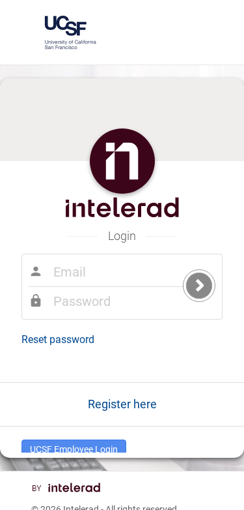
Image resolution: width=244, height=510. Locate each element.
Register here (122, 404)
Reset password (57, 339)
